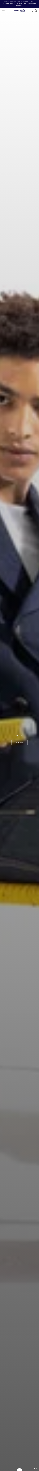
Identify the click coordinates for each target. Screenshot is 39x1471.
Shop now (20, 742)
